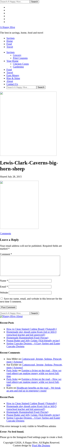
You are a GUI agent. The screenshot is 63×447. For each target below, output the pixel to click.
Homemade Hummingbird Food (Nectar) (27, 337)
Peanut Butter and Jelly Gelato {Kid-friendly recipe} (33, 340)
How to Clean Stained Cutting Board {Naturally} (31, 329)
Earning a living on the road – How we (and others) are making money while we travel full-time (33, 373)
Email (4, 286)
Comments (5, 233)
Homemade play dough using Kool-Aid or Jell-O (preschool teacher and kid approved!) (31, 333)
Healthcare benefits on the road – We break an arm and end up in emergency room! (33, 389)
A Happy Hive (7, 27)
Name (4, 280)
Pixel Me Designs (41, 445)
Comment (6, 254)
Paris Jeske (12, 370)
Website (4, 292)
